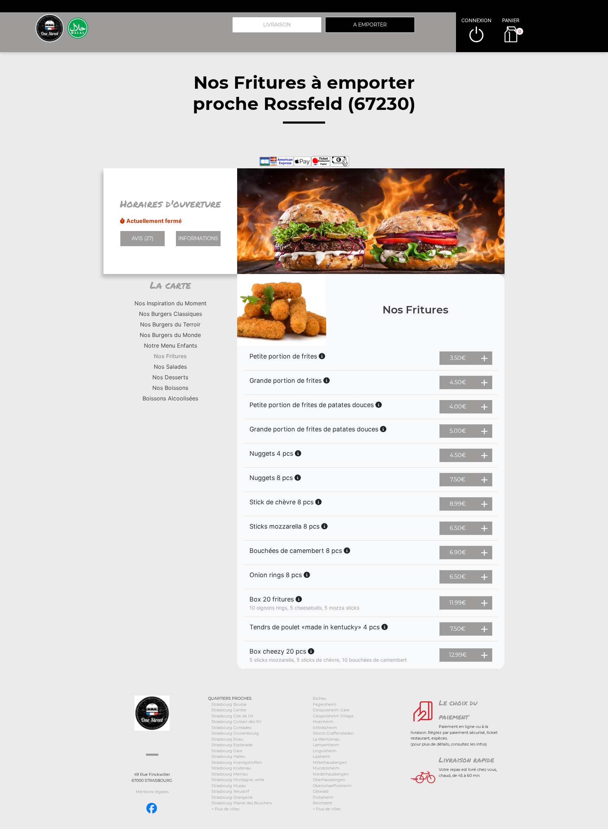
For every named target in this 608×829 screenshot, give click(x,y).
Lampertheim (326, 744)
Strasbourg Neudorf (230, 791)
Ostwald (320, 791)
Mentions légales (152, 791)
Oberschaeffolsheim (332, 785)
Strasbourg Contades (231, 727)
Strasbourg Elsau (227, 739)
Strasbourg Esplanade (232, 744)
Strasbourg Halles (228, 756)
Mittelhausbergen (330, 762)
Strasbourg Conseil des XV (236, 721)
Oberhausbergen (329, 779)
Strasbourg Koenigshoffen (236, 762)
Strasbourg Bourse (229, 704)
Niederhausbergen (331, 774)
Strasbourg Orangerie (232, 797)
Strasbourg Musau (228, 785)
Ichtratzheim (325, 727)
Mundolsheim (326, 768)
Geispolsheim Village (333, 715)
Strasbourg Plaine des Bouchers (241, 802)
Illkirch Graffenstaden (333, 733)
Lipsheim (321, 756)
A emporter (370, 24)
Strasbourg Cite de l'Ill (232, 715)
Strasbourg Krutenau (231, 768)
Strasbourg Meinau (229, 774)
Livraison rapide (466, 760)
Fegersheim (324, 704)
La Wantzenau (326, 739)
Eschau (319, 698)
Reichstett (322, 802)
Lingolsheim (325, 750)
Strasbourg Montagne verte (237, 779)
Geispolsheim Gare (331, 710)
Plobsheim (323, 797)
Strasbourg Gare (226, 750)
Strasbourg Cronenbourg (235, 733)
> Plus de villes (225, 808)
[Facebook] (151, 808)
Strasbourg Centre (228, 710)
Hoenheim (323, 721)
